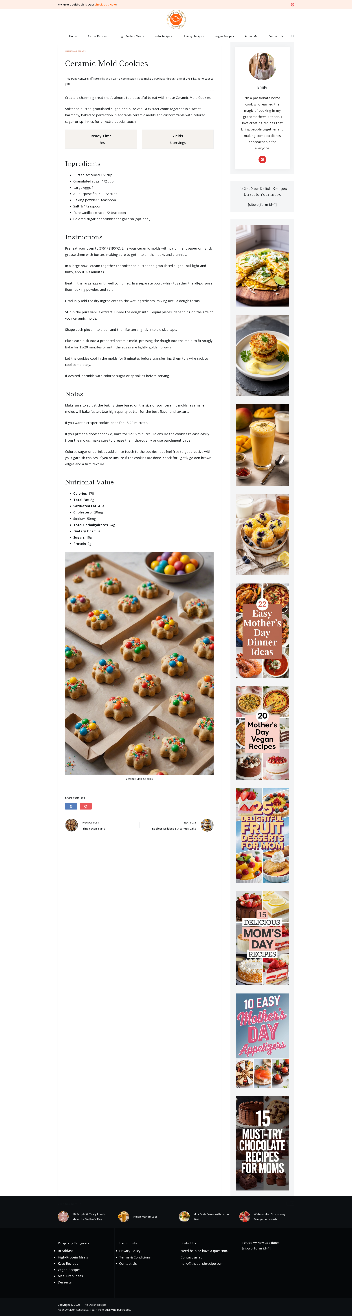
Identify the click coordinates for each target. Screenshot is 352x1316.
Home (73, 36)
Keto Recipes (163, 36)
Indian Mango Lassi (145, 1216)
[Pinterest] (292, 4)
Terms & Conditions (135, 1257)
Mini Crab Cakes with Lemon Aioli (211, 1216)
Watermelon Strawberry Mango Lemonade (270, 1216)
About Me (251, 36)
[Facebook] (71, 806)
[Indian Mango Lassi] (123, 1216)
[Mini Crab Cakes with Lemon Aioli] (184, 1216)
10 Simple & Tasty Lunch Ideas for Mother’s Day (88, 1216)
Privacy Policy (129, 1251)
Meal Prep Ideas (70, 1276)
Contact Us (276, 36)
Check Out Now (105, 4)
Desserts (65, 1282)
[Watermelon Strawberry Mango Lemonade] (244, 1216)
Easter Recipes (97, 36)
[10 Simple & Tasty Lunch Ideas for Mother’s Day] (63, 1216)
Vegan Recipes (224, 36)
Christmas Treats (75, 51)
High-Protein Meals (131, 36)
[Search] (293, 36)
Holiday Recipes (193, 36)
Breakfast (65, 1251)
